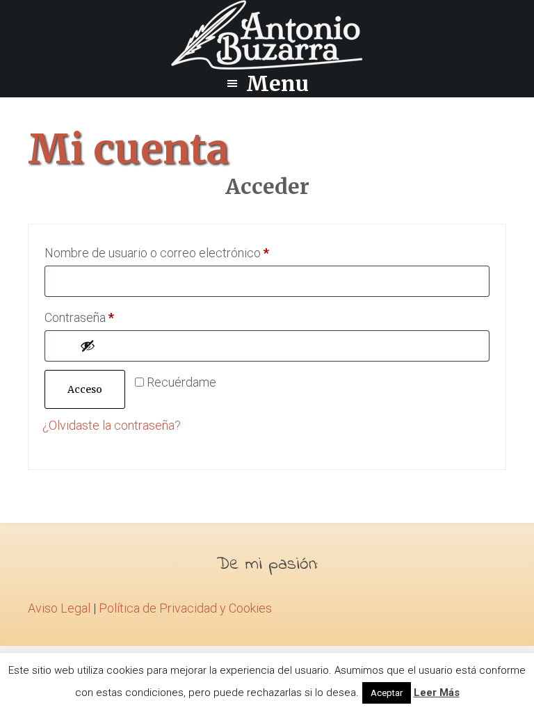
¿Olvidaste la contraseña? (111, 425)
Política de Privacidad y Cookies (185, 608)
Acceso (84, 389)
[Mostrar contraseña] (280, 345)
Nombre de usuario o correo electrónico (185, 252)
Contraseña (108, 317)
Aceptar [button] (387, 693)
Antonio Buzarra (267, 35)
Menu (277, 83)
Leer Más (437, 692)
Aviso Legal (59, 608)
